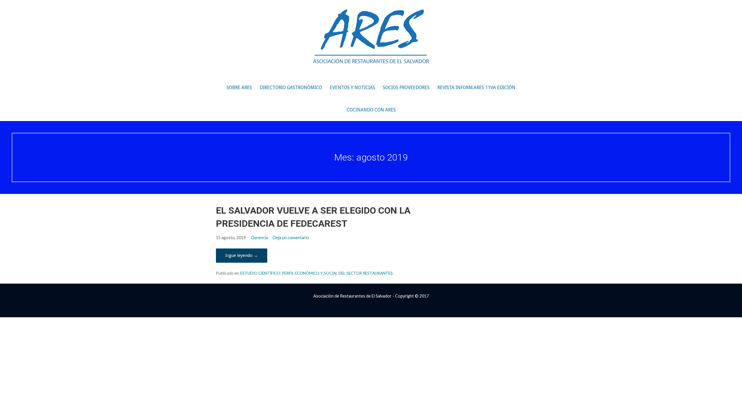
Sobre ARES (239, 87)
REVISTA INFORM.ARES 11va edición (476, 87)
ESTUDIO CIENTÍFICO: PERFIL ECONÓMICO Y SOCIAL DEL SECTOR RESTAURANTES (316, 273)
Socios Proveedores (406, 87)
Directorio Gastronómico (291, 87)
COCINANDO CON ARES (371, 110)
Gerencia (259, 237)
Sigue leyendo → (241, 255)
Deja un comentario (291, 237)
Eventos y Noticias (352, 87)
